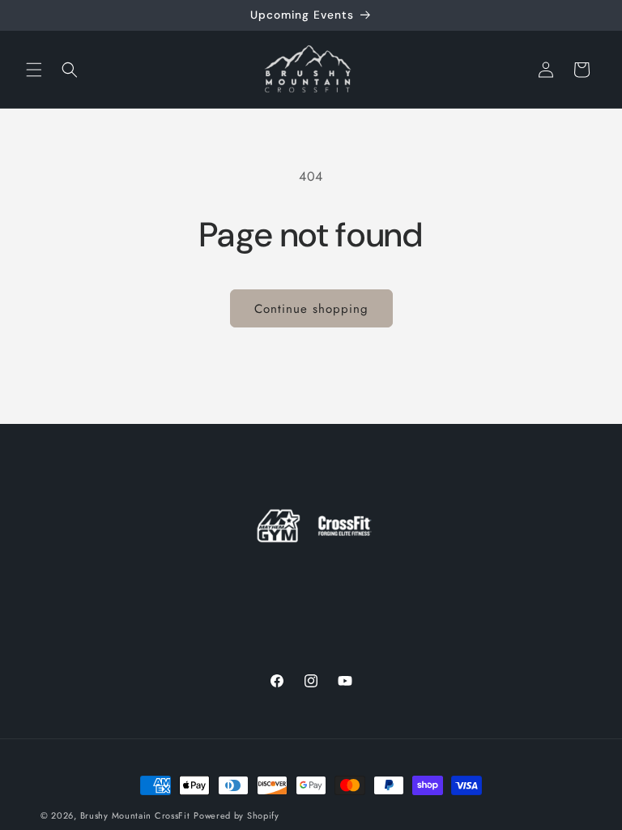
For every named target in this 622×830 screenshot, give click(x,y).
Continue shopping (311, 309)
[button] (34, 70)
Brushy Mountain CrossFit (135, 815)
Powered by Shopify (236, 815)
